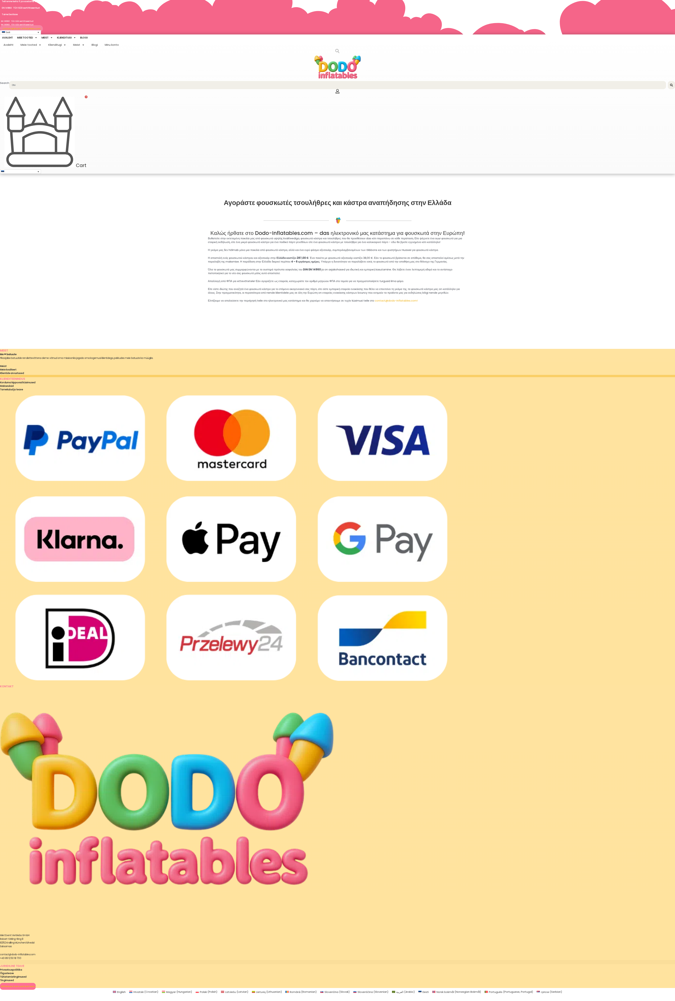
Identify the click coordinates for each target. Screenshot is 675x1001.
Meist (45, 37)
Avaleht (7, 37)
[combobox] (337, 85)
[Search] (671, 85)
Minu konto (112, 45)
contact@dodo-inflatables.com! (396, 300)
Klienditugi (64, 37)
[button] (20, 172)
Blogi (84, 37)
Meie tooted (25, 37)
